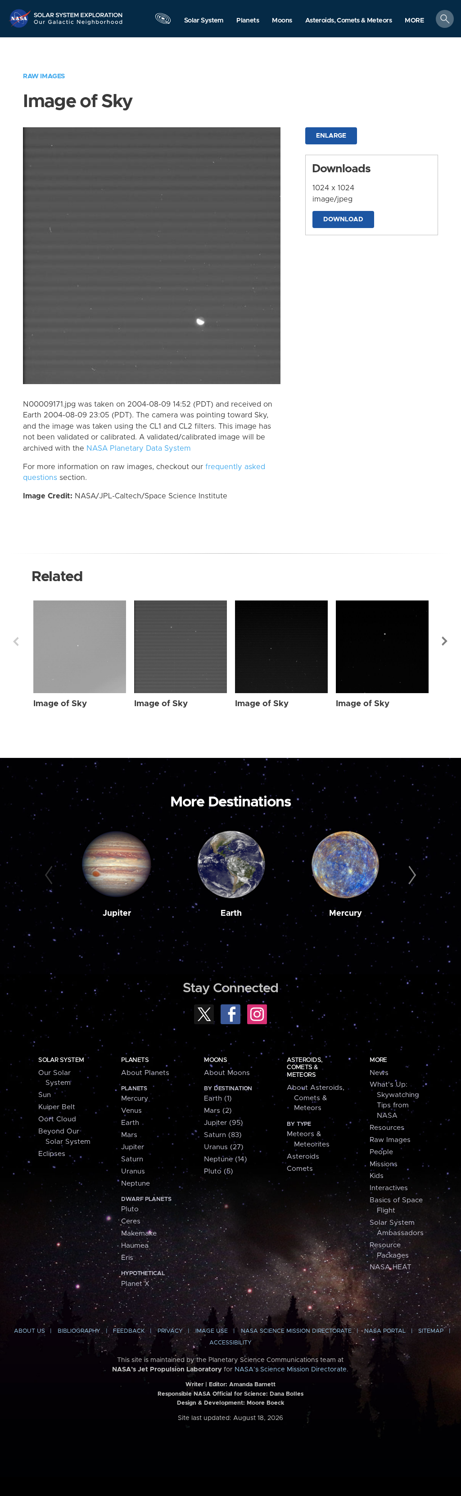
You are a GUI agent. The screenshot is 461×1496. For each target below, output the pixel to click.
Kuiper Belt (56, 1107)
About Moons (227, 1073)
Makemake (139, 1233)
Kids (377, 1176)
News (379, 1073)
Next (445, 641)
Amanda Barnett (252, 1385)
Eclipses (51, 1154)
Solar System (61, 1060)
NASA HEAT (390, 1267)
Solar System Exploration (78, 12)
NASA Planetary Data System (138, 448)
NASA (20, 18)
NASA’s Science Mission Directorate (291, 1369)
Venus (131, 1110)
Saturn (132, 1159)
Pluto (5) (218, 1171)
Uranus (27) (224, 1147)
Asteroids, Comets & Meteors (304, 1067)
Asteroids (303, 1156)
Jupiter (117, 913)
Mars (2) (218, 1110)
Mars (129, 1135)
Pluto (130, 1209)
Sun (44, 1095)
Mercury (345, 913)
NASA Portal (385, 1331)
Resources (387, 1127)
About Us (29, 1331)
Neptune (135, 1183)
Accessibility (230, 1343)
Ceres (130, 1221)
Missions (384, 1164)
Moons (215, 1060)
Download (343, 219)
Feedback (129, 1331)
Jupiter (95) (223, 1123)
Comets (300, 1168)
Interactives (389, 1188)
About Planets (145, 1073)
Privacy (170, 1331)
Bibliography (79, 1331)
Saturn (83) (223, 1135)
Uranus (133, 1171)
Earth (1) (218, 1098)
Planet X (135, 1284)
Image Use (211, 1331)
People (381, 1152)
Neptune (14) (225, 1159)
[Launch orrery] (163, 20)
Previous (16, 641)
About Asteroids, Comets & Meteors (315, 1098)
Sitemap (430, 1331)
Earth (231, 913)
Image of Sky (60, 703)
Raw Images (44, 76)
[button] (414, 21)
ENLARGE (331, 136)
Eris (127, 1257)
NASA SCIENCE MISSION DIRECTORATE (296, 1331)
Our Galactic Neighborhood (78, 24)
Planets (135, 1060)
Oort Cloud (57, 1119)
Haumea (135, 1245)
